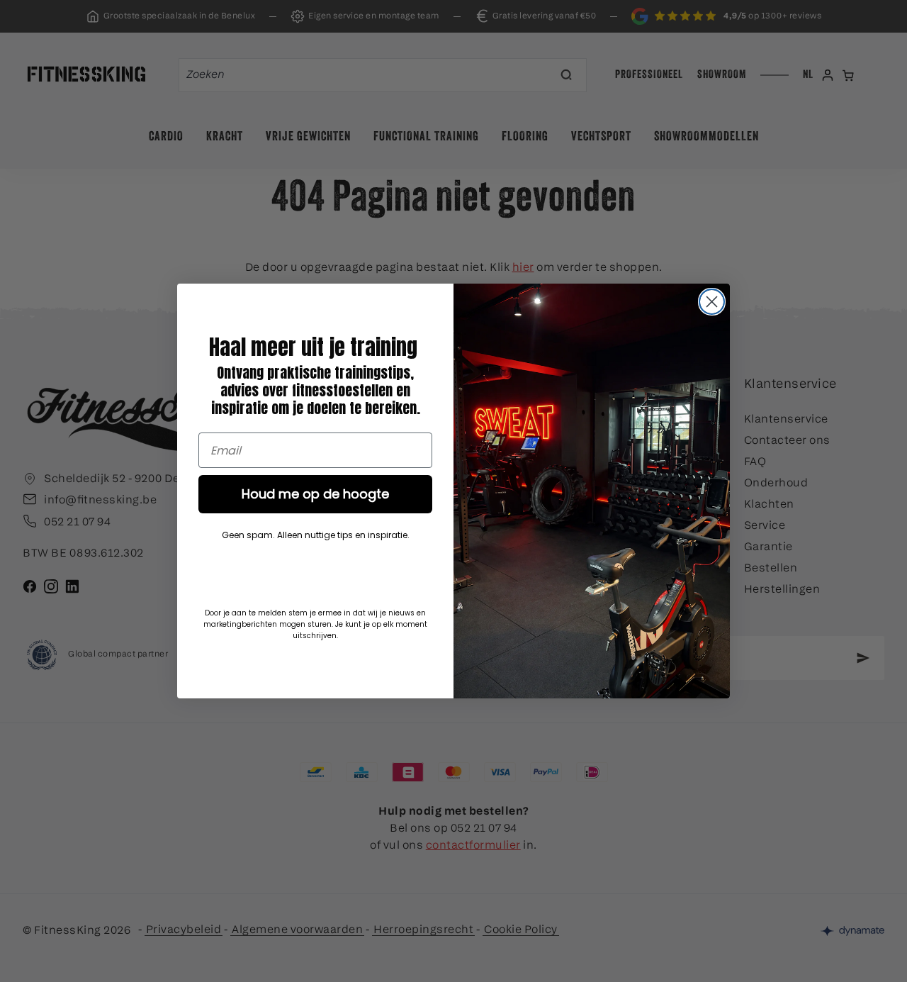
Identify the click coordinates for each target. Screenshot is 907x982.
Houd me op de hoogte (315, 494)
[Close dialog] (711, 301)
